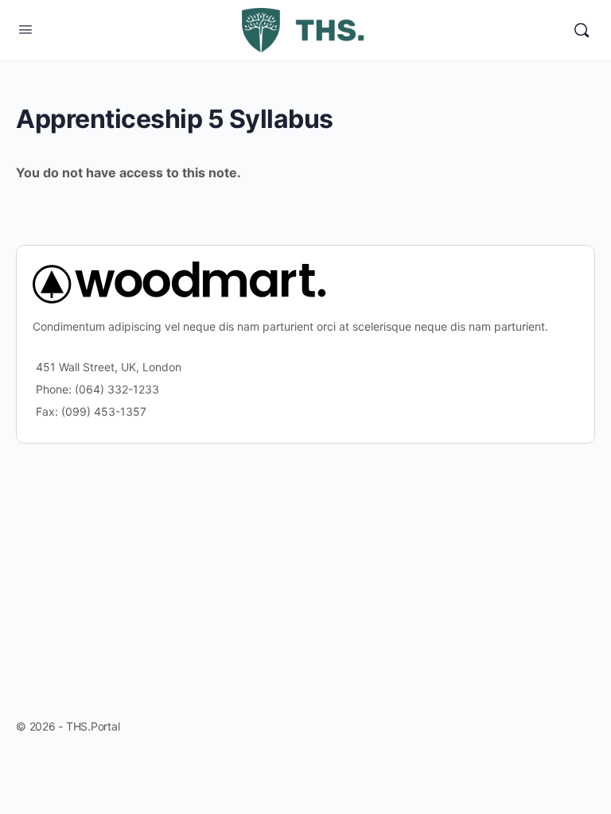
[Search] (581, 30)
